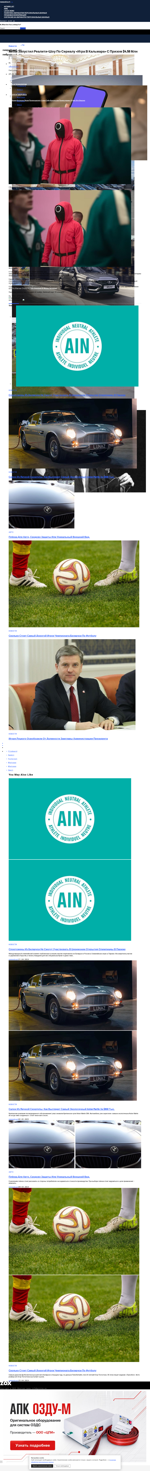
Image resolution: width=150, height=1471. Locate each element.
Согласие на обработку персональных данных (26, 17)
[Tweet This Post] (77, 745)
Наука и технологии (17, 84)
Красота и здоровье (17, 95)
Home (6, 8)
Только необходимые (62, 1466)
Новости (12, 53)
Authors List (9, 6)
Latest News (9, 11)
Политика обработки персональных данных (25, 13)
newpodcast (14, 66)
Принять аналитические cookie (42, 1466)
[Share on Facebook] (77, 743)
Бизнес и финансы (17, 64)
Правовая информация (15, 15)
